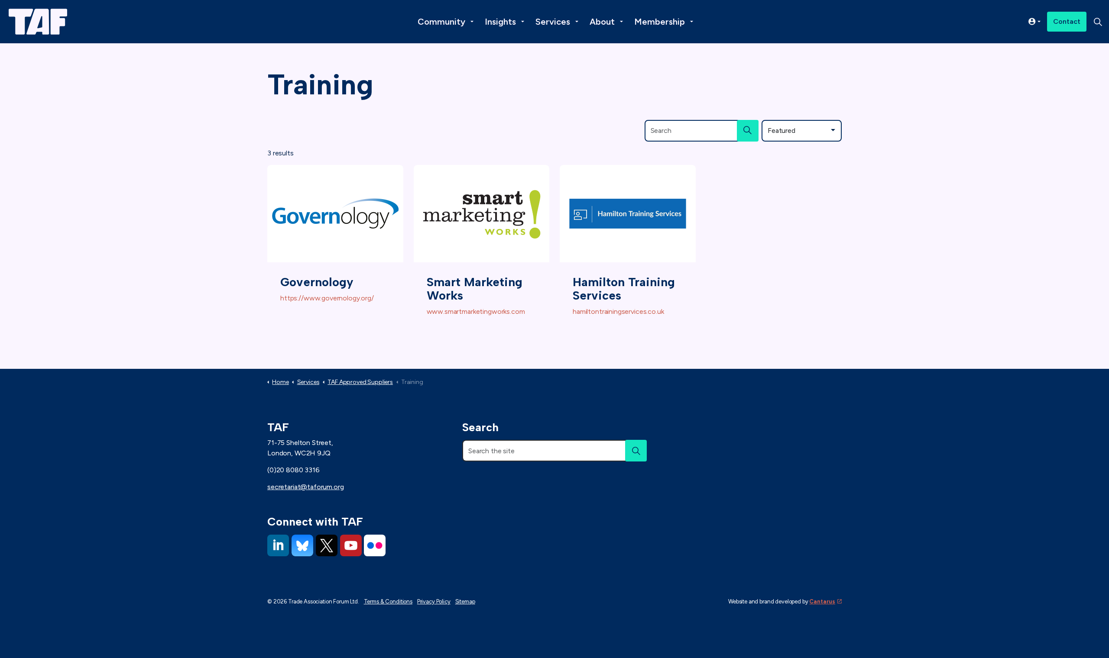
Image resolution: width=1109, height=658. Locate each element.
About (602, 21)
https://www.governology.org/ (327, 298)
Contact (1066, 21)
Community (441, 21)
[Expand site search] (1098, 21)
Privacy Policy (434, 601)
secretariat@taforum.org (305, 487)
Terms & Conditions (388, 601)
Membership (659, 21)
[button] (748, 131)
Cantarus (822, 601)
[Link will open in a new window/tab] (278, 545)
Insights (500, 21)
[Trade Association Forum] (38, 22)
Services (552, 21)
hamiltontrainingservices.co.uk (618, 311)
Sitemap (465, 601)
